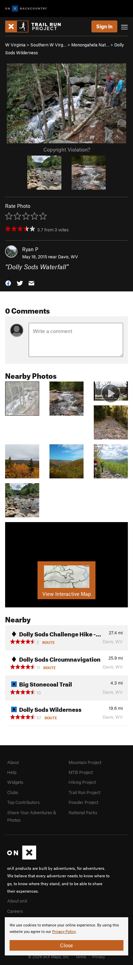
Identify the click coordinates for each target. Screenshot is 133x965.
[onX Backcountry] (26, 8)
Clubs (12, 792)
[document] (66, 936)
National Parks (83, 812)
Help (11, 772)
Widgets (15, 782)
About (13, 762)
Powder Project (83, 802)
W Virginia (15, 44)
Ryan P (30, 249)
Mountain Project (85, 762)
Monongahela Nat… (90, 44)
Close (66, 945)
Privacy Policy (64, 932)
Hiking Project (82, 782)
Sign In (104, 26)
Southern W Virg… (48, 44)
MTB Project (81, 772)
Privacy (98, 956)
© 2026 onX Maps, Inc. (49, 956)
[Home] (36, 26)
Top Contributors (23, 802)
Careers (15, 911)
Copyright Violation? (66, 149)
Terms (80, 956)
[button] (8, 283)
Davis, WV (68, 256)
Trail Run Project (84, 792)
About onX (17, 901)
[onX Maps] (21, 858)
